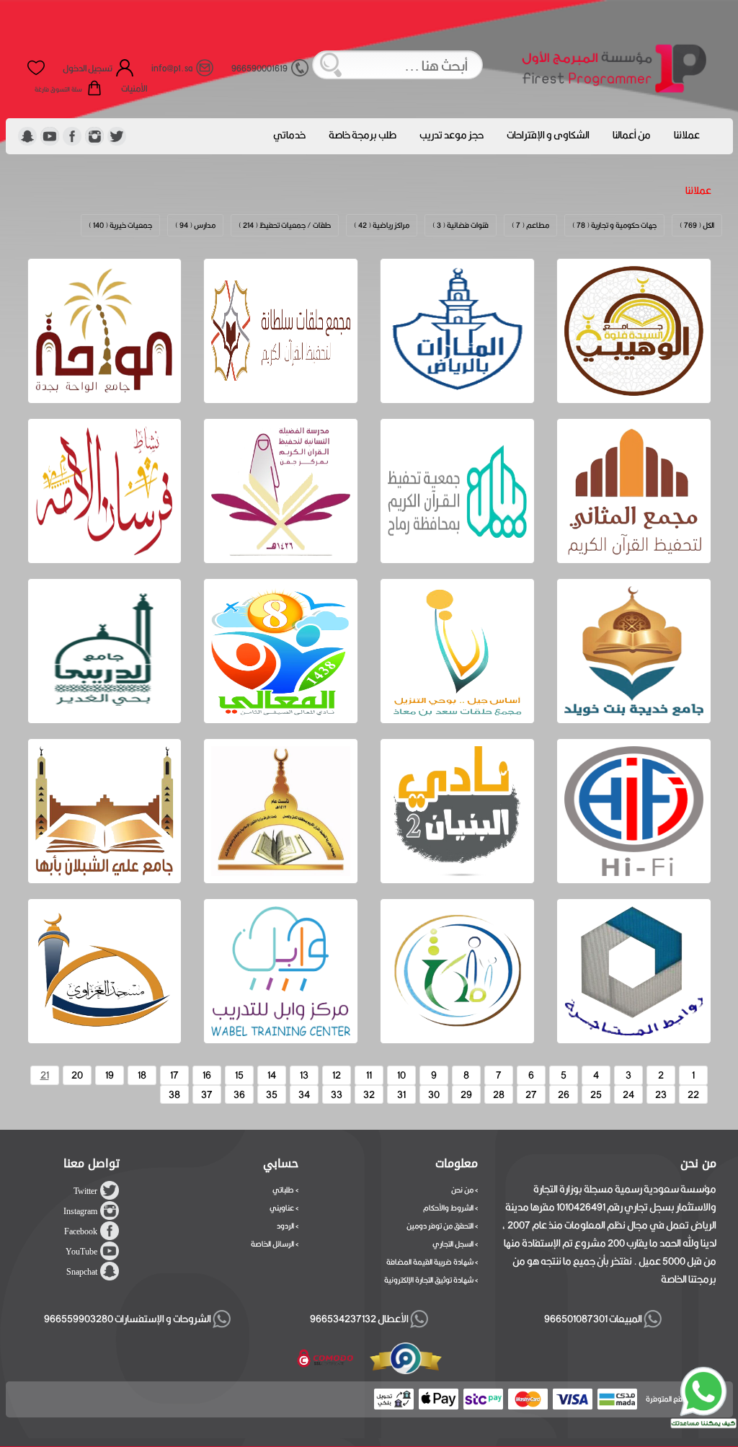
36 (239, 1094)
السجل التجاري (453, 1243)
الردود (285, 1225)
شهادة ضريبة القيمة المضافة (430, 1261)
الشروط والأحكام (448, 1207)
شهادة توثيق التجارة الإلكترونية (429, 1280)
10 (401, 1075)
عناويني (282, 1207)
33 (336, 1094)
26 (563, 1094)
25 (596, 1094)
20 (77, 1075)
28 (498, 1094)
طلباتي (283, 1189)
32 (369, 1094)
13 (304, 1075)
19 (109, 1075)
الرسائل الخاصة (272, 1243)
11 (369, 1075)
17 (174, 1075)
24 (628, 1094)
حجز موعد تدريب (451, 134)
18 (142, 1075)
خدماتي (289, 134)
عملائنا (687, 134)
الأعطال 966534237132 (360, 1318)
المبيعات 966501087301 (592, 1318)
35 (271, 1094)
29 (466, 1094)
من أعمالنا (632, 134)
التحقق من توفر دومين (440, 1225)
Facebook (80, 1231)
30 (434, 1094)
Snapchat (81, 1272)
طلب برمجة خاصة (362, 134)
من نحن (462, 1189)
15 (239, 1075)
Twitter (85, 1191)
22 (693, 1094)
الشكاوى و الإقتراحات (548, 134)
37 (207, 1094)
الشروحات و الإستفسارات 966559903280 (128, 1318)
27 (531, 1094)
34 (304, 1094)
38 (174, 1094)
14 (271, 1075)
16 (207, 1075)
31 (401, 1094)
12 (336, 1075)
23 (661, 1094)
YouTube (81, 1252)
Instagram (80, 1211)
